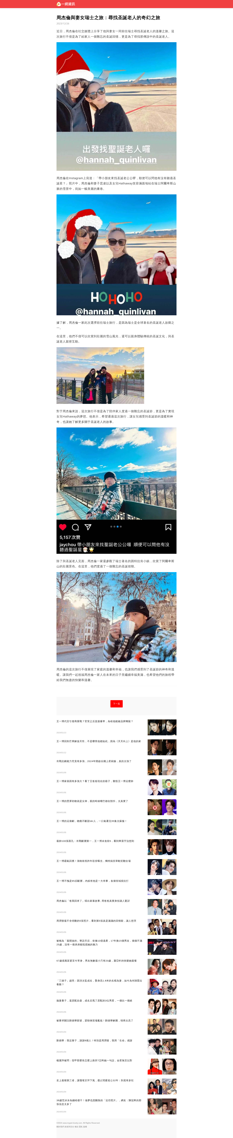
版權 (85, 1127)
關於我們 (60, 1127)
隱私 (81, 1127)
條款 (76, 1127)
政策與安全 (69, 1127)
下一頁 (116, 704)
